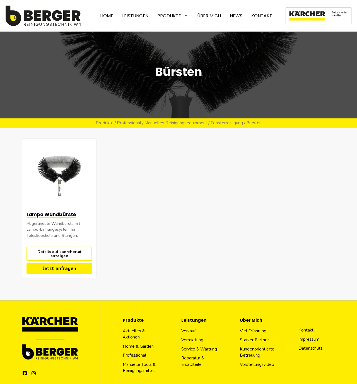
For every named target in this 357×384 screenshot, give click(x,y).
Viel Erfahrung (253, 331)
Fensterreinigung (227, 123)
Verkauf (188, 331)
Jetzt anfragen (59, 268)
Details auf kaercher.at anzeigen (59, 253)
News (236, 16)
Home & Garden (138, 346)
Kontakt (261, 16)
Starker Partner (254, 340)
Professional (129, 123)
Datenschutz (310, 348)
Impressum (308, 339)
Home (106, 16)
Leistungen (135, 16)
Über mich (209, 16)
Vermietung (192, 340)
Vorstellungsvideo (257, 364)
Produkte (169, 16)
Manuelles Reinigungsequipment (175, 123)
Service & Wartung (199, 349)
